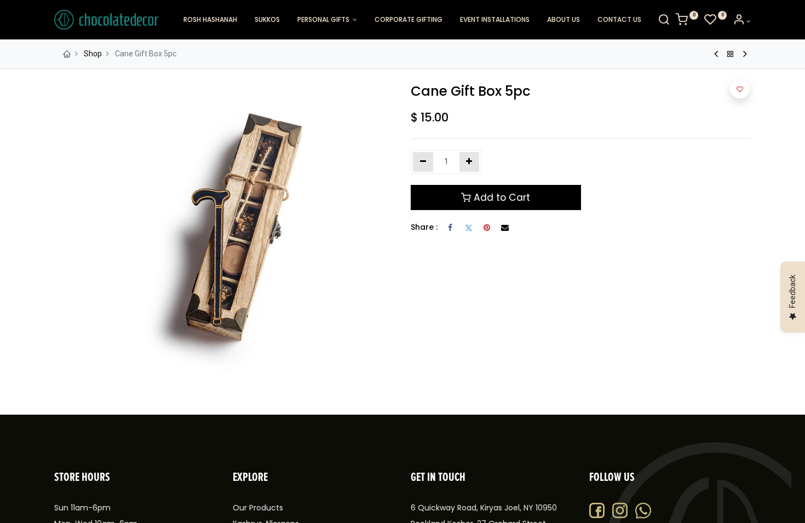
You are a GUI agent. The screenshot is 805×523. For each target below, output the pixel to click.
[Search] (664, 21)
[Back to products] (730, 54)
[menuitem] (210, 20)
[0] (687, 21)
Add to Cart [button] (500, 197)
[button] (740, 88)
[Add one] (469, 162)
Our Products (258, 507)
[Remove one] (423, 162)
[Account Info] (742, 21)
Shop (93, 53)
